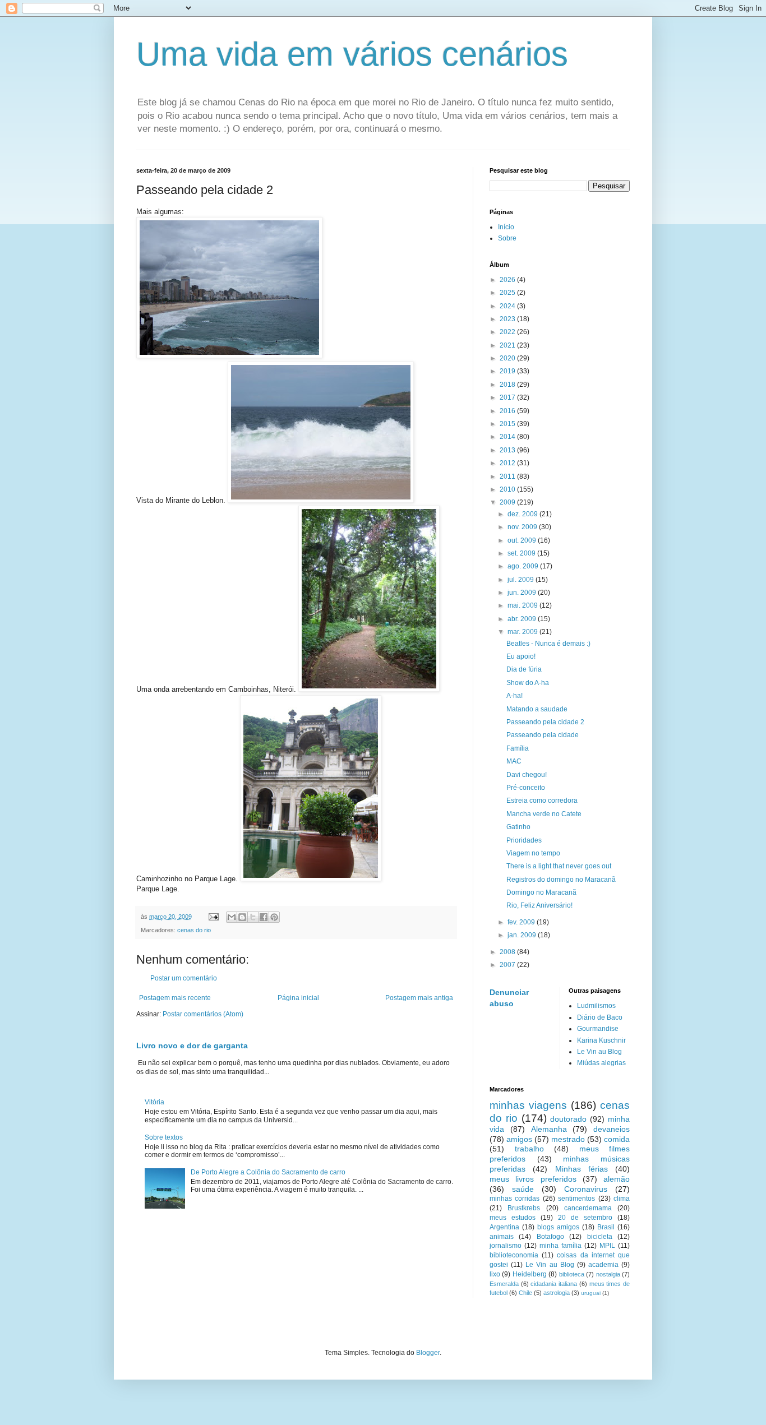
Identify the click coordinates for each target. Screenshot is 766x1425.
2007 (508, 965)
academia (603, 1265)
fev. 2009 (522, 922)
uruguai (591, 1293)
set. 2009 (522, 553)
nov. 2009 (523, 527)
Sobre (507, 238)
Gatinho (518, 827)
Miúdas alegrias (601, 1063)
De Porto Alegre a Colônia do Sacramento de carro (268, 1172)
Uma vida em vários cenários (352, 54)
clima (621, 1198)
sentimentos (576, 1198)
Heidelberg (530, 1274)
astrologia (556, 1292)
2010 (508, 489)
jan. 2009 (522, 935)
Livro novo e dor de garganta (192, 1045)
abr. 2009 (522, 619)
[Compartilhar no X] (253, 917)
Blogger (428, 1353)
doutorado (568, 1118)
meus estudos (513, 1218)
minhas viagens (528, 1105)
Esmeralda (504, 1283)
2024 (508, 306)
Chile (525, 1292)
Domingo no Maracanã (541, 892)
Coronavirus (585, 1189)
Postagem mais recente (175, 998)
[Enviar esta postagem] (213, 916)
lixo (495, 1274)
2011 (508, 476)
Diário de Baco (599, 1017)
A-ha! (514, 696)
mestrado (568, 1139)
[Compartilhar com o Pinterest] (274, 917)
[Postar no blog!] (242, 917)
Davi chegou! (526, 775)
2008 (508, 952)
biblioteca (571, 1274)
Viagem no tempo (533, 853)
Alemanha (549, 1129)
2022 (508, 332)
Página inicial (298, 998)
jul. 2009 (521, 580)
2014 (508, 437)
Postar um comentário (183, 978)
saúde (523, 1189)
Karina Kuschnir (601, 1040)
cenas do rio (194, 930)
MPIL (607, 1246)
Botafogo (550, 1237)
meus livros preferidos (533, 1178)
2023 (508, 319)
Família (517, 748)
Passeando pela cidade (542, 735)
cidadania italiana (553, 1283)
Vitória (154, 1102)
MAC (514, 761)
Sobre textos (164, 1137)
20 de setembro (585, 1218)
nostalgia (608, 1274)
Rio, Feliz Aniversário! (539, 905)
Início (506, 227)
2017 (508, 397)
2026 (508, 280)
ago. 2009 (523, 566)
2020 (508, 358)
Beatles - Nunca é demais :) (548, 643)
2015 (508, 424)
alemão (616, 1178)
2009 (508, 502)
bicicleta (599, 1237)
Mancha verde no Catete (544, 814)
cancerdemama (588, 1208)
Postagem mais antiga (419, 998)
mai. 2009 (523, 605)
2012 (508, 463)
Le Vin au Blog (599, 1052)
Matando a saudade (536, 709)
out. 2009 (522, 540)
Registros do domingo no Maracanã (561, 879)
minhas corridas (514, 1198)
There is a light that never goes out (558, 866)
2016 (508, 411)
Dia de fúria (524, 669)
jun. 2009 (522, 592)
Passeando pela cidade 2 (545, 722)
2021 (508, 345)
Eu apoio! (521, 656)
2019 (508, 371)
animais (502, 1237)
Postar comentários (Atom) (203, 1014)
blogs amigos (558, 1227)
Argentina (504, 1227)
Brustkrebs (523, 1208)
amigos (519, 1139)
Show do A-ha (527, 683)
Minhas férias (581, 1168)
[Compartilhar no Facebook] (263, 917)
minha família (560, 1246)
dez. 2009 (523, 514)
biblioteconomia (514, 1255)
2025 (508, 293)
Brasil (606, 1227)
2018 (508, 384)
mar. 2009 (523, 632)
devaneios (611, 1129)
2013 (508, 450)
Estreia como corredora (542, 800)
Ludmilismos (596, 1006)
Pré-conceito (525, 788)
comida (617, 1139)
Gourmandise (598, 1029)
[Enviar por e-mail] (231, 917)
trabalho (529, 1148)
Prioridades (524, 840)
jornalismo (506, 1246)
